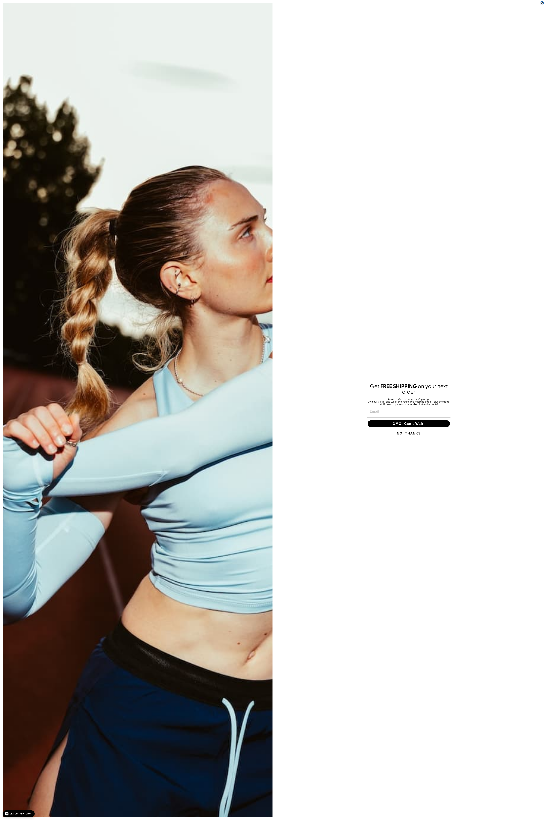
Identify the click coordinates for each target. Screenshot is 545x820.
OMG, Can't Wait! (409, 424)
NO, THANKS (409, 433)
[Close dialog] (542, 3)
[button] (19, 813)
